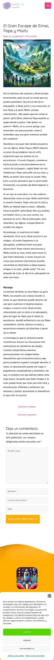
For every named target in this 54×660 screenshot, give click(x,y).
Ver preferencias (27, 648)
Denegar (27, 640)
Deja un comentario (13, 36)
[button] (49, 595)
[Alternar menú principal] (48, 5)
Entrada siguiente (27, 415)
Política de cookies (16, 656)
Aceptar (27, 632)
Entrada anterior (27, 406)
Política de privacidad (35, 656)
